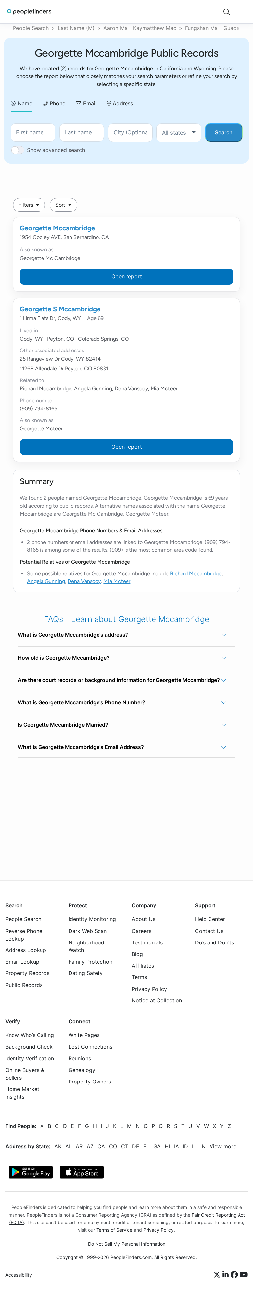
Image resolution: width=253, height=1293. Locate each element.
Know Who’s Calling (29, 1035)
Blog (137, 954)
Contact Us (209, 930)
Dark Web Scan (88, 930)
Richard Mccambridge (196, 573)
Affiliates (143, 965)
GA (157, 1146)
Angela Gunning (46, 581)
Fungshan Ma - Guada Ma (217, 28)
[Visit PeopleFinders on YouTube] (244, 1275)
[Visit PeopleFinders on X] (218, 1275)
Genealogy (82, 1069)
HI (167, 1146)
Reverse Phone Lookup (23, 934)
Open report (126, 276)
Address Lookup (25, 950)
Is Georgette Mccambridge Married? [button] (63, 724)
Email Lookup (22, 961)
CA (101, 1146)
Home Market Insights (22, 1093)
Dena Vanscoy (84, 581)
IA (176, 1146)
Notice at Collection (157, 1000)
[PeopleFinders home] (29, 11)
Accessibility (18, 1275)
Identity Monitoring (92, 919)
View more (223, 1146)
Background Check (29, 1046)
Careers (141, 930)
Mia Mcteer (116, 581)
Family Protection (90, 961)
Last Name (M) (76, 28)
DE (135, 1146)
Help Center (210, 919)
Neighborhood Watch (86, 946)
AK (57, 1146)
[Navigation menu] (241, 11)
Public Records (23, 984)
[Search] (226, 12)
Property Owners (90, 1081)
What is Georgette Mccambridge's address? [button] (73, 635)
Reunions (80, 1058)
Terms (139, 977)
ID (185, 1146)
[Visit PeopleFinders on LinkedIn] (226, 1275)
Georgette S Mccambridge (60, 309)
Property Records (27, 973)
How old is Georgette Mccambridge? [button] (64, 657)
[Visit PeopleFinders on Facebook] (235, 1275)
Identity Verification (29, 1058)
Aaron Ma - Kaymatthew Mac (139, 28)
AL (68, 1146)
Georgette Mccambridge (57, 228)
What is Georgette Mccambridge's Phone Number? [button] (81, 702)
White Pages (84, 1035)
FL (146, 1146)
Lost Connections (90, 1046)
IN (203, 1146)
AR (79, 1146)
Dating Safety (86, 973)
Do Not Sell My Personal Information (126, 1244)
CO (113, 1146)
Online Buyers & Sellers (24, 1073)
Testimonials (147, 942)
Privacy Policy (149, 988)
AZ (90, 1146)
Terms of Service (114, 1229)
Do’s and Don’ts (214, 942)
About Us (143, 919)
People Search (31, 28)
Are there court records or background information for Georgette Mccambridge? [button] (119, 680)
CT (124, 1146)
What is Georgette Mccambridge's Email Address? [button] (81, 747)
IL (194, 1146)
